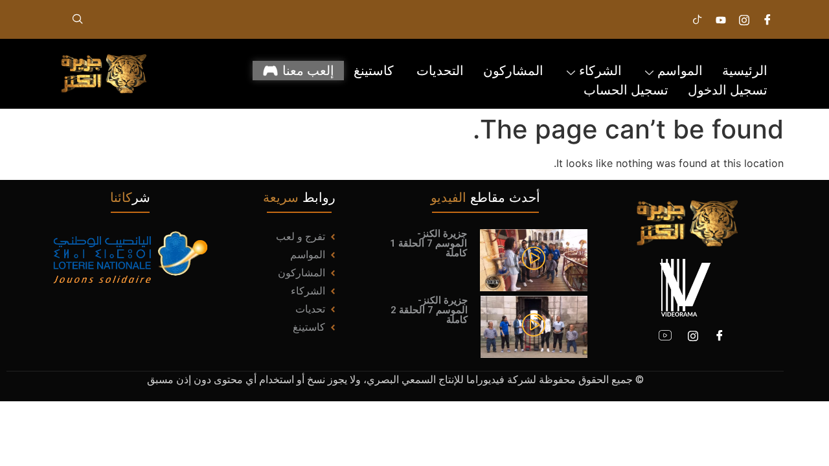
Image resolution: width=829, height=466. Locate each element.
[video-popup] (533, 259)
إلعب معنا (308, 70)
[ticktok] (697, 19)
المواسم (680, 70)
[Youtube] (721, 19)
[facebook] (767, 19)
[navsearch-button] (77, 19)
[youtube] (665, 335)
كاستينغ (375, 70)
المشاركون (513, 70)
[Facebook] (719, 335)
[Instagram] (744, 19)
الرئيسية (744, 70)
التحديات (440, 70)
